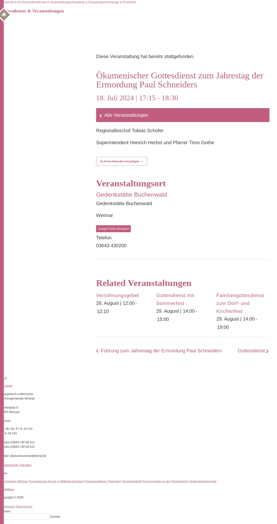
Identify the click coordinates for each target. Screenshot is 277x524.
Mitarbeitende (9, 465)
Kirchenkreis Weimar (14, 481)
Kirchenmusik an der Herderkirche (165, 481)
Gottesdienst (251, 350)
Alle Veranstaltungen (126, 115)
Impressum (7, 506)
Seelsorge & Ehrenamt (121, 2)
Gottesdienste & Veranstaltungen (50, 2)
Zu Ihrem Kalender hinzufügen (119, 161)
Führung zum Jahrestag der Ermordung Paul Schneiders (161, 350)
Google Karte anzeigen (113, 228)
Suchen (5, 511)
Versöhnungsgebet (117, 295)
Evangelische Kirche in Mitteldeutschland (56, 481)
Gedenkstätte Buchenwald (131, 194)
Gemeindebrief (132, 481)
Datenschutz (24, 506)
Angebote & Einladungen (89, 2)
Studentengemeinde (203, 481)
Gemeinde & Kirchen (14, 2)
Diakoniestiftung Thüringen (103, 481)
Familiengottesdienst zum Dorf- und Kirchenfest (240, 303)
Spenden (25, 465)
